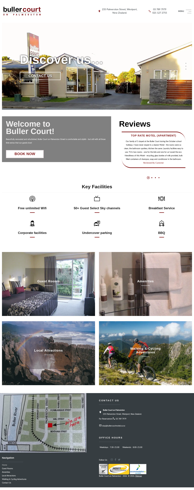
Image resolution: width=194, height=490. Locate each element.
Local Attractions (9, 476)
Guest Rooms (7, 469)
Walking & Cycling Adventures (14, 479)
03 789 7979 (159, 9)
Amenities (6, 472)
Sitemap (138, 476)
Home (4, 465)
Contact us (6, 483)
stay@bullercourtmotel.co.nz (113, 426)
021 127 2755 (159, 13)
